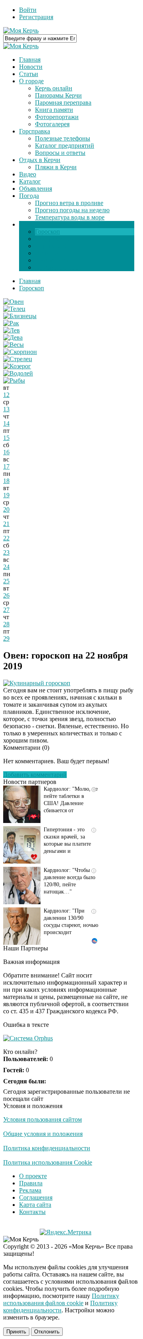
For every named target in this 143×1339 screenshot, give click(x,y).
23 (6, 552)
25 (6, 581)
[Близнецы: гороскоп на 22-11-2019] (20, 316)
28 (6, 624)
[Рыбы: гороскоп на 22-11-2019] (14, 380)
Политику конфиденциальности (60, 1307)
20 (6, 509)
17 (6, 466)
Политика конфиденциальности (46, 1148)
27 (6, 609)
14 (6, 423)
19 (6, 495)
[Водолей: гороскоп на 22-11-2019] (18, 373)
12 (6, 394)
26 (6, 595)
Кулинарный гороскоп (40, 683)
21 (6, 523)
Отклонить (47, 1332)
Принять (16, 1332)
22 (6, 538)
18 (6, 480)
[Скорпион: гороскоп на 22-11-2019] (20, 351)
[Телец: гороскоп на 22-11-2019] (14, 308)
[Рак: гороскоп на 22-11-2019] (11, 323)
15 (6, 437)
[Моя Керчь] (21, 30)
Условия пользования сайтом (42, 1119)
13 (6, 409)
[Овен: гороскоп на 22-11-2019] (13, 301)
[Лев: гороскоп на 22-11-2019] (11, 330)
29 (6, 638)
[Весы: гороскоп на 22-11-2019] (13, 344)
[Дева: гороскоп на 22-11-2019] (13, 337)
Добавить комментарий (35, 774)
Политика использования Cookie (47, 1162)
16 (6, 452)
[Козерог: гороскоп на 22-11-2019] (17, 366)
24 (6, 566)
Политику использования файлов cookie (61, 1299)
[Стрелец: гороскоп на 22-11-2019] (17, 359)
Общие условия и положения (43, 1133)
